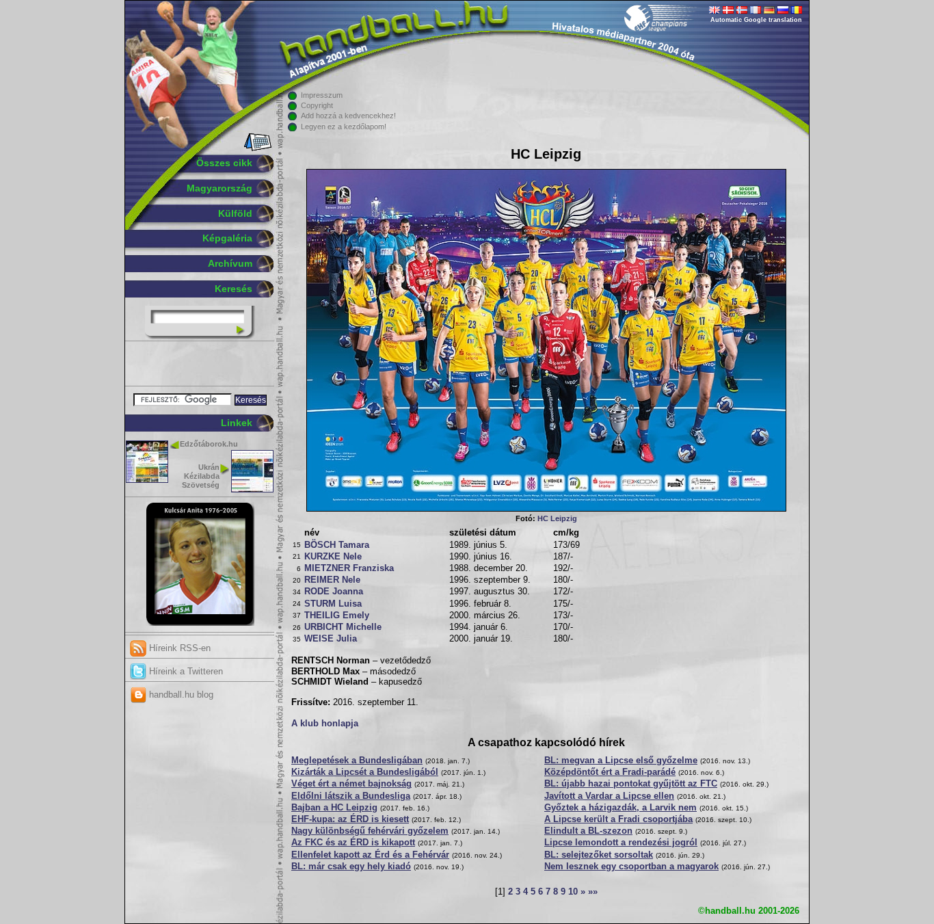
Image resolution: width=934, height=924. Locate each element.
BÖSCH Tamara (336, 545)
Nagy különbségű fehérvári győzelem (370, 831)
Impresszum (322, 95)
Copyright (317, 105)
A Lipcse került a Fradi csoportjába (618, 819)
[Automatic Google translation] (714, 11)
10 (573, 892)
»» (593, 892)
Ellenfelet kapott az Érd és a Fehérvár (370, 855)
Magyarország (219, 188)
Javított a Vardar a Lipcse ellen (609, 796)
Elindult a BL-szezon (588, 831)
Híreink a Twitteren (184, 671)
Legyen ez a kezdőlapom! (343, 126)
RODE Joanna (333, 591)
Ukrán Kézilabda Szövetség (200, 476)
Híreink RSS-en (178, 648)
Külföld (235, 213)
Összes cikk (224, 162)
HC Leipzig (557, 518)
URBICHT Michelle (343, 627)
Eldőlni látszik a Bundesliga (350, 796)
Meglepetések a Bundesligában (357, 760)
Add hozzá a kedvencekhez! (348, 115)
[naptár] (256, 148)
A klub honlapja (324, 723)
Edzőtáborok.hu (209, 444)
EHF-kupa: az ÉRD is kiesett (350, 819)
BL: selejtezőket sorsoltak (598, 855)
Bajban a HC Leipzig (334, 808)
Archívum (230, 263)
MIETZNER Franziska (349, 568)
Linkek (236, 422)
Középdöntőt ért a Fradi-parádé (610, 772)
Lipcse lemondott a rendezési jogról (620, 842)
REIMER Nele (332, 580)
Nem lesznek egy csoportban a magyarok (631, 866)
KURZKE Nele (333, 557)
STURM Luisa (333, 604)
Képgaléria (227, 238)
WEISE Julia (330, 639)
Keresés (233, 288)
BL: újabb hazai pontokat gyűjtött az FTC (630, 784)
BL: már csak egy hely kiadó (351, 866)
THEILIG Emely (336, 615)
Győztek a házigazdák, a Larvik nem (620, 808)
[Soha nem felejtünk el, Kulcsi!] (200, 623)
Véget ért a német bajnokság (351, 784)
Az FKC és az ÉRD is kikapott (353, 842)
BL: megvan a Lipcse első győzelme (620, 760)
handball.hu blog (179, 694)
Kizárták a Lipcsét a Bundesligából (364, 772)
